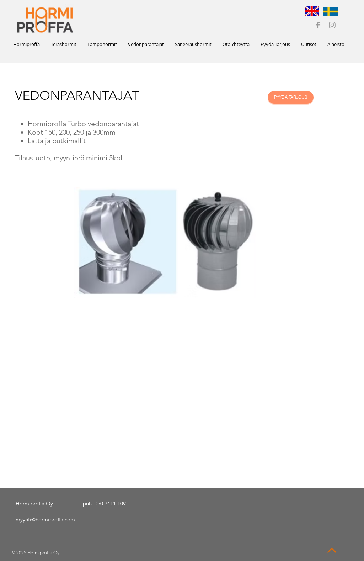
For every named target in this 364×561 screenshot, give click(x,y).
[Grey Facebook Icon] (318, 25)
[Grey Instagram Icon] (332, 25)
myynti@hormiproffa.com (45, 519)
